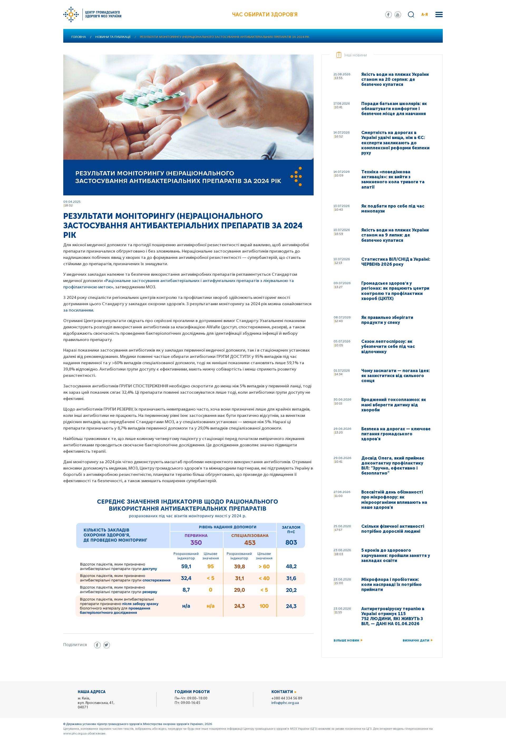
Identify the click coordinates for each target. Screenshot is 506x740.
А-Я (424, 14)
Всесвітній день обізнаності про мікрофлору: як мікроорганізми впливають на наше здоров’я (394, 500)
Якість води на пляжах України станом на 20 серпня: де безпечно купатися (395, 79)
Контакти (282, 692)
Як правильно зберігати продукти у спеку (387, 320)
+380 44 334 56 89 (286, 698)
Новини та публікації (112, 37)
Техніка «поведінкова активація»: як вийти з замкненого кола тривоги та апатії (393, 179)
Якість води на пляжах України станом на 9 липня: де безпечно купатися (395, 235)
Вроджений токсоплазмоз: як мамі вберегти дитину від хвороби (393, 404)
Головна (78, 37)
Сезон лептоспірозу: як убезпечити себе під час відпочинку (388, 346)
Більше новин (346, 640)
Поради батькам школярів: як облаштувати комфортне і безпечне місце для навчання (394, 108)
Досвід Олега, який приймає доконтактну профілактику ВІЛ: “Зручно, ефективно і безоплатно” (392, 466)
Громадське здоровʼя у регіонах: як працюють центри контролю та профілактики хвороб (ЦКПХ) (395, 291)
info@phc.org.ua (285, 703)
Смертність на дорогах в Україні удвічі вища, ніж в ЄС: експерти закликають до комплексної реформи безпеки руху (395, 142)
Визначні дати (416, 640)
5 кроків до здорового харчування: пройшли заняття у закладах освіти (395, 555)
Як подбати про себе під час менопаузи (392, 209)
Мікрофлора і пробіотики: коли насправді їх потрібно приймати (391, 584)
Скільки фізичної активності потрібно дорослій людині (392, 529)
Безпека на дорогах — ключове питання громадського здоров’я (396, 433)
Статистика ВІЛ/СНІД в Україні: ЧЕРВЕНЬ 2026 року (395, 262)
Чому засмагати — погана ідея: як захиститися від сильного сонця (395, 375)
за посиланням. (78, 310)
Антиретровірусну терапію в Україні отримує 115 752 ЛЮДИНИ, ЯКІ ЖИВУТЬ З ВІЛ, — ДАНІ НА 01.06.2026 (392, 616)
